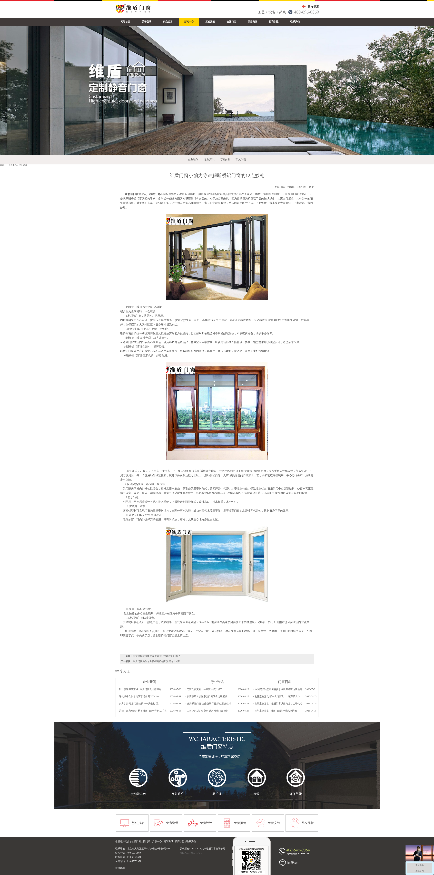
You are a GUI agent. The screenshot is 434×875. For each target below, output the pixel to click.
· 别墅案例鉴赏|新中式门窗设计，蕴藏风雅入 (276, 696)
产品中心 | (158, 841)
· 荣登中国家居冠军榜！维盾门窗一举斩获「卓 (141, 710)
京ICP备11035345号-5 (191, 853)
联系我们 (191, 841)
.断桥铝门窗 (135, 515)
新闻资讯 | (169, 841)
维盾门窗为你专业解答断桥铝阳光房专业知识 (156, 661)
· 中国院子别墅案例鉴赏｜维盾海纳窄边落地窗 (277, 689)
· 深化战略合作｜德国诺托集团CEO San (138, 696)
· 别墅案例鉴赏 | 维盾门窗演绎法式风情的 (275, 710)
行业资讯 (209, 159)
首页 (2, 165)
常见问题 (240, 159)
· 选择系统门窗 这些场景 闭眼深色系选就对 (208, 703)
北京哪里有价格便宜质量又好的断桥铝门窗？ (156, 656)
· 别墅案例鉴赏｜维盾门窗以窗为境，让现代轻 (277, 703)
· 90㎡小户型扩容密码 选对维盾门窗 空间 (207, 710)
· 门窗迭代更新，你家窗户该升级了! (204, 689)
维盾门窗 (135, 631)
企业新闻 (193, 159)
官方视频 (313, 6)
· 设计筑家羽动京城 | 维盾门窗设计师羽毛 (139, 689)
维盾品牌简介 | (123, 841)
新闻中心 (12, 165)
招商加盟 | (180, 841)
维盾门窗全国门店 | (141, 841)
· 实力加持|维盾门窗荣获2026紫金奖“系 (138, 703)
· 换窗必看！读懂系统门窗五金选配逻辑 (206, 696)
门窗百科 (225, 159)
